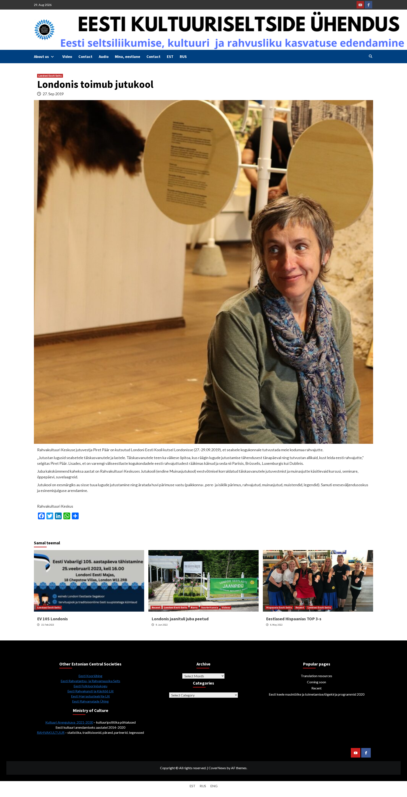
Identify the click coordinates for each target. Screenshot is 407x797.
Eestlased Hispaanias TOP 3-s (293, 618)
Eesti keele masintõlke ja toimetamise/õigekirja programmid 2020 (316, 694)
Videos (226, 607)
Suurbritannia (209, 607)
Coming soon (316, 682)
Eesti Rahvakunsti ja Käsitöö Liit (90, 691)
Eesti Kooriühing (90, 676)
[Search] (370, 56)
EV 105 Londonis (52, 618)
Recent (156, 607)
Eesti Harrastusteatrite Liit (90, 696)
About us (41, 56)
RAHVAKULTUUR (50, 732)
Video (67, 56)
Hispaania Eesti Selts (279, 607)
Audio (104, 56)
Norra (194, 607)
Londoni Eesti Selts (50, 75)
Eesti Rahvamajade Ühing (90, 701)
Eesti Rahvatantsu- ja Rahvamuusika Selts (90, 681)
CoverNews (217, 768)
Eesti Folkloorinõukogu (90, 686)
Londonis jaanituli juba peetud (180, 618)
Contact (85, 56)
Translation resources (316, 676)
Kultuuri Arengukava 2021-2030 (69, 722)
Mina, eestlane (127, 56)
